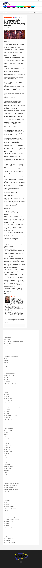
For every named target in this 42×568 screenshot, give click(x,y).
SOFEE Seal (7, 464)
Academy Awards (8, 335)
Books (6, 358)
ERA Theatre (7, 390)
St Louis (7, 470)
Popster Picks (8, 445)
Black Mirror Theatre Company (11, 356)
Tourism (7, 525)
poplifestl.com (7, 322)
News (29, 7)
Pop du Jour (7, 443)
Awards (6, 354)
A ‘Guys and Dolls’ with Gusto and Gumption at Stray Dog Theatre (14, 23)
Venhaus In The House (9, 531)
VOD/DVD (7, 534)
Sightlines (7, 462)
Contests (7, 371)
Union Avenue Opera (9, 527)
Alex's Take (7, 339)
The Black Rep (8, 510)
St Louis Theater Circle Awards (11, 489)
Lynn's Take (7, 417)
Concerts (7, 368)
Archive (7, 345)
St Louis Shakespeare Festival (11, 485)
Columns (7, 366)
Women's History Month (10, 542)
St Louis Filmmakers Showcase (11, 481)
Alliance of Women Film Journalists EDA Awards (14, 341)
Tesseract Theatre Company (10, 508)
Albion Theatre (8, 337)
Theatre (13, 7)
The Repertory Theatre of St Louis (12, 519)
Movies (8, 7)
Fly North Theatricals (9, 400)
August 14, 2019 (15, 27)
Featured (7, 394)
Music (25, 7)
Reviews (6, 17)
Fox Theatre (7, 404)
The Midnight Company (10, 512)
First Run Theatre (8, 398)
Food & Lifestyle (19, 7)
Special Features (8, 468)
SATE (6, 460)
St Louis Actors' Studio (9, 472)
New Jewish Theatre (9, 428)
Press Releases (8, 447)
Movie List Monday (9, 421)
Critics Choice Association (10, 373)
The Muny (7, 515)
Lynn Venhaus (7, 27)
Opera (6, 436)
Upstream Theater (9, 529)
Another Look (8, 343)
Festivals (7, 396)
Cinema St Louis (8, 364)
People (6, 440)
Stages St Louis (8, 491)
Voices (4, 9)
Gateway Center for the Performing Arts (13, 407)
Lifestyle (7, 411)
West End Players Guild (10, 538)
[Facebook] (5, 325)
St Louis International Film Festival (12, 483)
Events (32, 7)
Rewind (6, 455)
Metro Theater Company (10, 419)
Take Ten (7, 502)
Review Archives (8, 451)
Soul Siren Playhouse (9, 466)
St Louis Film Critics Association (11, 476)
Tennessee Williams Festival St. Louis (12, 506)
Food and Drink (8, 402)
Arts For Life (7, 349)
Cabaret (7, 360)
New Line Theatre (9, 430)
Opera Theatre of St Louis (10, 438)
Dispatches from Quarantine (11, 383)
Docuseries (7, 388)
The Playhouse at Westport (10, 517)
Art (6, 347)
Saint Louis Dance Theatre (10, 457)
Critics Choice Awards (9, 375)
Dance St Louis (8, 379)
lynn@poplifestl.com (6, 0)
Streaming (7, 500)
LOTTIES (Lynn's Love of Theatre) (12, 415)
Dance (6, 377)
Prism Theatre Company (10, 449)
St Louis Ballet (8, 474)
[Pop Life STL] (7, 4)
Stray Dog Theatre (9, 498)
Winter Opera (8, 540)
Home (5, 7)
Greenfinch (7, 409)
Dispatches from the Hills (10, 385)
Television (7, 504)
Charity (6, 362)
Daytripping (7, 381)
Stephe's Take (8, 493)
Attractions (7, 352)
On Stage (7, 434)
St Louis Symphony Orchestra (11, 487)
